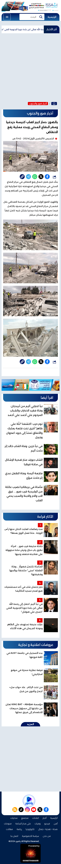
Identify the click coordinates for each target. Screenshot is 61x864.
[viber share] (28, 176)
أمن (56, 823)
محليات (14, 818)
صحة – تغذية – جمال (48, 829)
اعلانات (35, 818)
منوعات (8, 823)
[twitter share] (40, 176)
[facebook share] (47, 176)
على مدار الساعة (23, 823)
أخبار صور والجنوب (38, 103)
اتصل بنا (14, 836)
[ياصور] (54, 103)
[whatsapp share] (34, 176)
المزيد (30, 724)
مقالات (9, 829)
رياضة (19, 829)
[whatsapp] (22, 176)
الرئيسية (52, 17)
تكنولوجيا (30, 829)
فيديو (47, 823)
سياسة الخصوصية (30, 836)
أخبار (44, 818)
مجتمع (24, 818)
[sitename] (29, 801)
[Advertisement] (30, 66)
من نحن (47, 836)
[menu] (7, 17)
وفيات (38, 823)
